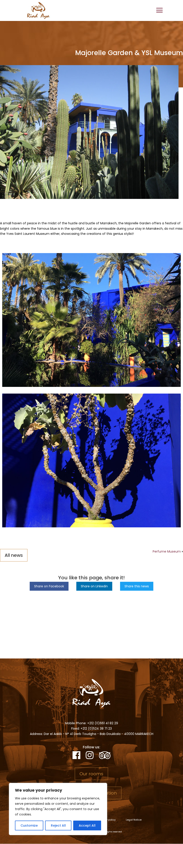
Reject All (58, 825)
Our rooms (91, 774)
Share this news (137, 586)
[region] (58, 809)
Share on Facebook (49, 586)
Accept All (87, 825)
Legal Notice (133, 819)
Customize (29, 825)
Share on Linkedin (94, 586)
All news (14, 555)
